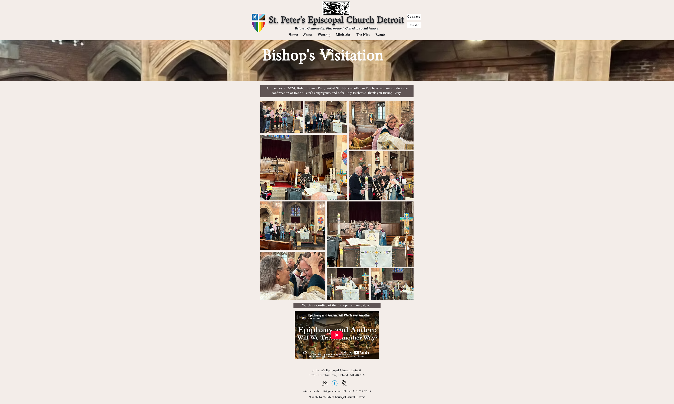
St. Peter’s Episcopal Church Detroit (336, 20)
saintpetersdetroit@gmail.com (322, 391)
